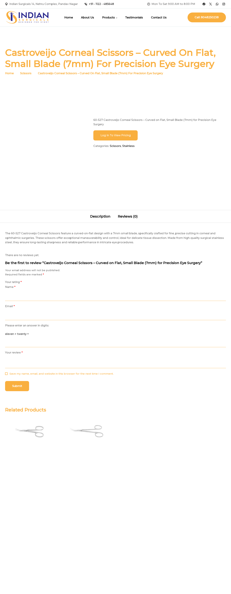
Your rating (13, 282)
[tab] (100, 216)
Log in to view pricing (115, 135)
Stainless (128, 146)
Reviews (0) (128, 216)
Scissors (25, 73)
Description (100, 216)
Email (10, 306)
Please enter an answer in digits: (27, 325)
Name (10, 287)
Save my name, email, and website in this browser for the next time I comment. (61, 373)
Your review (14, 352)
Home (9, 73)
